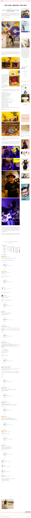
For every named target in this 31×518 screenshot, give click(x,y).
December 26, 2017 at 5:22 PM (8, 454)
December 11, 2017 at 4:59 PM (6, 417)
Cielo (6, 264)
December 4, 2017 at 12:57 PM (6, 312)
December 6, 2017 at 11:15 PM (8, 305)
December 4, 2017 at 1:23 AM (6, 272)
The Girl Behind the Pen (15, 5)
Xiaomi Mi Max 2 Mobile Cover (5, 480)
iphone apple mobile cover (5, 314)
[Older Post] (19, 496)
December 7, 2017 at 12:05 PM (5, 350)
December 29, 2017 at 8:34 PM (7, 476)
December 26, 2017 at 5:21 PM (8, 410)
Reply (2, 261)
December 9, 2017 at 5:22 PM (6, 402)
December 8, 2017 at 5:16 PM (6, 388)
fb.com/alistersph (8, 233)
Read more (3, 19)
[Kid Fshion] (22, 181)
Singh (4, 311)
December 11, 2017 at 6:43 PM (6, 431)
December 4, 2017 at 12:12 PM (6, 296)
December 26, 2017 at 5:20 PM (8, 360)
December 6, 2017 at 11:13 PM (8, 281)
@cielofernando (28, 512)
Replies (5, 263)
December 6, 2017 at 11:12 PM (8, 265)
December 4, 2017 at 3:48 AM (6, 288)
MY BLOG (3, 374)
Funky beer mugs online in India (5, 433)
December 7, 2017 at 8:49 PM (6, 367)
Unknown (5, 256)
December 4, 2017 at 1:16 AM (6, 257)
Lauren (4, 295)
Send (25, 81)
